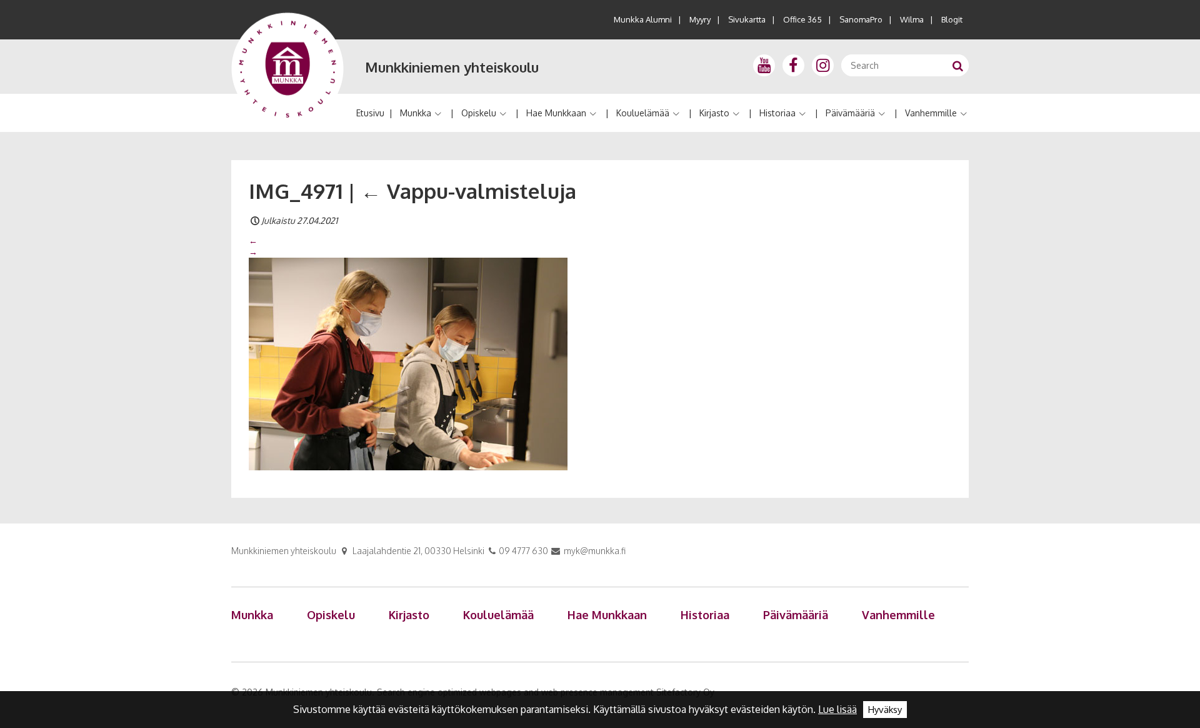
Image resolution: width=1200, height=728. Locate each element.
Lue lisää (837, 709)
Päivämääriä (850, 113)
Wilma (912, 19)
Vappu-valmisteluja (468, 191)
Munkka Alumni (643, 19)
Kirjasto (714, 113)
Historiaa (777, 113)
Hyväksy (885, 709)
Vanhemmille (931, 113)
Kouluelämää (642, 113)
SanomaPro (860, 19)
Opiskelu (478, 113)
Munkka (415, 113)
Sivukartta (747, 19)
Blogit (951, 19)
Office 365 (802, 19)
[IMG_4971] (408, 363)
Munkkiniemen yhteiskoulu (452, 67)
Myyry (700, 19)
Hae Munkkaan (556, 113)
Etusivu (370, 113)
